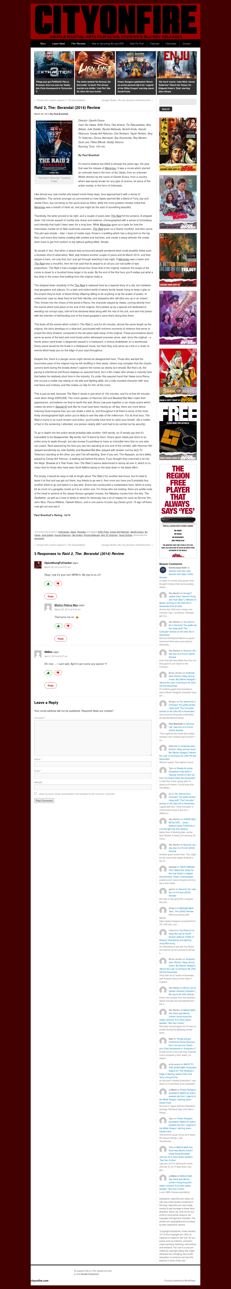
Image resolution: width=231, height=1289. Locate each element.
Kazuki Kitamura (63, 535)
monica (172, 866)
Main (43, 43)
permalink (39, 538)
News (73, 531)
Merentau (123, 259)
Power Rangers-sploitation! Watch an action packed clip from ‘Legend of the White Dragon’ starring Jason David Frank (177, 1096)
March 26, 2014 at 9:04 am (68, 609)
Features (154, 43)
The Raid (116, 216)
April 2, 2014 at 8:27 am (56, 656)
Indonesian (63, 531)
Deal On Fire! (137, 43)
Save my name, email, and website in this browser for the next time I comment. (77, 793)
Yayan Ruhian (126, 535)
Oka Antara (77, 535)
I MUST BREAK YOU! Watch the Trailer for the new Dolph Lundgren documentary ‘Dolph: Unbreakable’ (177, 871)
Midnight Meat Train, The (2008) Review (181, 909)
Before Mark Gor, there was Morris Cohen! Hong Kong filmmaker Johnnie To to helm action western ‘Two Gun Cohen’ (177, 1016)
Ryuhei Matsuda (92, 535)
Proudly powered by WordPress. (180, 1280)
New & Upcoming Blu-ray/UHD (108, 43)
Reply (51, 596)
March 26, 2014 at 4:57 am (57, 567)
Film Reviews (78, 43)
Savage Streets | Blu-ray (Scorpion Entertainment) (127, 100)
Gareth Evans (137, 531)
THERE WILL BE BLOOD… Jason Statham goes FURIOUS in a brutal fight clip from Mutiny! (177, 824)
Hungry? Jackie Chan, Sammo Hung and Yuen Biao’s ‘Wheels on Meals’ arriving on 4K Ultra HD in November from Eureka (177, 599)
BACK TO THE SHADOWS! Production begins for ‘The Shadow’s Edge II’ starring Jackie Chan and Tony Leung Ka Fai (178, 1071)
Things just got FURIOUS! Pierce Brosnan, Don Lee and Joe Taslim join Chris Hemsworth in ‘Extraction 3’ (177, 1043)
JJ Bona (173, 1089)
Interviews (171, 43)
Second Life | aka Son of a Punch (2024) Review (182, 654)
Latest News (58, 43)
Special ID (61, 406)
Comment (39, 717)
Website (38, 782)
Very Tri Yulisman (109, 535)
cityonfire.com (39, 1280)
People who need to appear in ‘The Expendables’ (60, 100)
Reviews (81, 531)
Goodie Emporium (90, 1273)
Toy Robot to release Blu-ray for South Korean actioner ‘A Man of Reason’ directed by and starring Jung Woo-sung (177, 937)
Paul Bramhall (61, 113)
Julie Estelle (47, 535)
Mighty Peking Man (66, 605)
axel (171, 1038)
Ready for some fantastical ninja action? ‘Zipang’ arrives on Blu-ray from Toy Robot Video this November (177, 773)
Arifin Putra (103, 531)
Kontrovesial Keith (178, 567)
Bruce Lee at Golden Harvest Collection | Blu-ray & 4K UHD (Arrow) (182, 991)
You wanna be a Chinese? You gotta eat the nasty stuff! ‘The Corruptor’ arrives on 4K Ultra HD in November (178, 628)
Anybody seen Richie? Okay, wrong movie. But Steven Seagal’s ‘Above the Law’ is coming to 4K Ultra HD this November (177, 679)
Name (38, 759)
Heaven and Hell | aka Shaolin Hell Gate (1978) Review (176, 574)
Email (37, 770)
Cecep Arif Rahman (119, 531)
